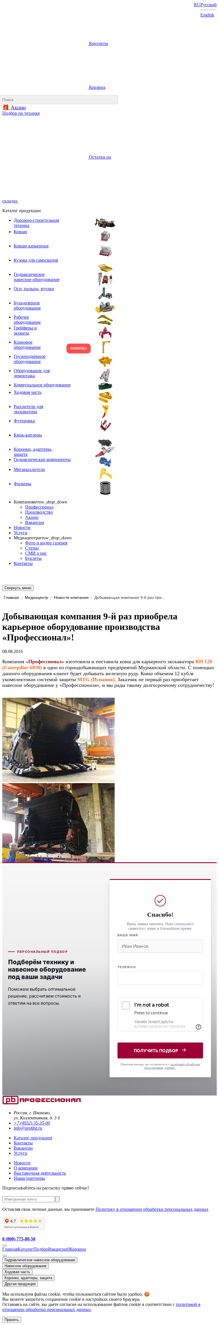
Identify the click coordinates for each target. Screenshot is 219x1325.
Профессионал (39, 507)
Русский (208, 4)
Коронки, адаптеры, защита (28, 1278)
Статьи (32, 548)
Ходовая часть (17, 1272)
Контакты (98, 43)
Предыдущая (15, 859)
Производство (39, 512)
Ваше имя (127, 935)
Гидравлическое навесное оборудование (40, 1260)
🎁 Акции (14, 107)
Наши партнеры (29, 1178)
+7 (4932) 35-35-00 (32, 1123)
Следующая (40, 859)
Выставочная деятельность (40, 1173)
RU (197, 4)
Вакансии (34, 522)
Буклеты (33, 558)
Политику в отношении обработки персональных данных (152, 1209)
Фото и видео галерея (46, 542)
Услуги (20, 532)
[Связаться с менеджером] (4, 1256)
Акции (31, 517)
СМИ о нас (36, 553)
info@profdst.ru (28, 1128)
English (207, 15)
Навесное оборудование (25, 1266)
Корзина (96, 87)
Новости (22, 527)
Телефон (126, 967)
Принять (12, 1320)
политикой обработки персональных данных (172, 1065)
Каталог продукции (33, 1137)
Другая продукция (20, 1284)
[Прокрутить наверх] (4, 1245)
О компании (26, 1168)
